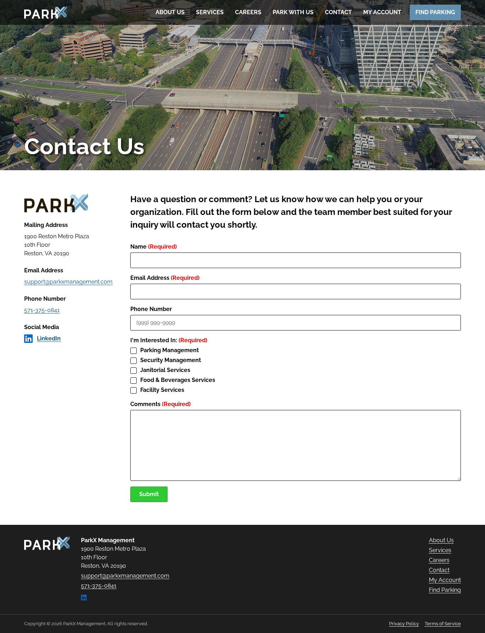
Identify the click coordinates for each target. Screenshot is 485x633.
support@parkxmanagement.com (68, 281)
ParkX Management (45, 12)
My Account (382, 12)
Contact (338, 12)
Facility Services (162, 390)
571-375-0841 (42, 310)
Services (210, 12)
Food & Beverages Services (177, 380)
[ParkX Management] (47, 543)
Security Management (170, 360)
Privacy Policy (404, 623)
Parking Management (169, 350)
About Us (170, 12)
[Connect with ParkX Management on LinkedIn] (84, 598)
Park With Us (293, 12)
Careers (248, 12)
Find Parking (435, 12)
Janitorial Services (165, 370)
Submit (149, 494)
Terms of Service (443, 623)
